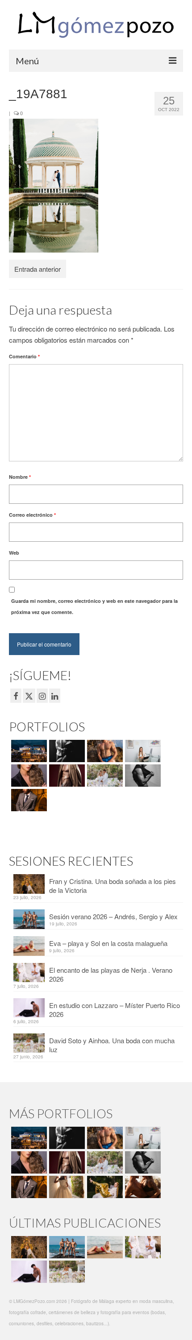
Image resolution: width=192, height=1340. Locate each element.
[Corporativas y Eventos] (142, 751)
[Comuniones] (66, 1187)
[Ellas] (28, 775)
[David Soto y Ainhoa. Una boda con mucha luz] (66, 1272)
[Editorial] (104, 1187)
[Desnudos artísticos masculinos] (66, 775)
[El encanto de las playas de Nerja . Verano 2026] (142, 1247)
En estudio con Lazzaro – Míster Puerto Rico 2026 (114, 1009)
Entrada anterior (37, 269)
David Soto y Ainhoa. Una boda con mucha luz (112, 1045)
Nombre (20, 476)
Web (14, 552)
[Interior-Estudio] (142, 775)
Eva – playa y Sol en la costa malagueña (108, 943)
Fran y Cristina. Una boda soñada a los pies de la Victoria (112, 885)
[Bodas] (104, 775)
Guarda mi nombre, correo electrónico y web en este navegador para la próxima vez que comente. (94, 606)
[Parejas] (142, 1187)
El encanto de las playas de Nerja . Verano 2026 (110, 974)
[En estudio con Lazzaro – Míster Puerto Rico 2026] (28, 1272)
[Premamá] (66, 751)
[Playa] (104, 751)
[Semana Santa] (28, 751)
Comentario (24, 356)
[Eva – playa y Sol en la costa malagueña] (104, 1247)
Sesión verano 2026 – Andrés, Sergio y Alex (113, 916)
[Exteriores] (28, 800)
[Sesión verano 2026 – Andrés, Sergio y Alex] (66, 1247)
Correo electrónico (32, 514)
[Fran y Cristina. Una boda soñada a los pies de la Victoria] (28, 1247)
